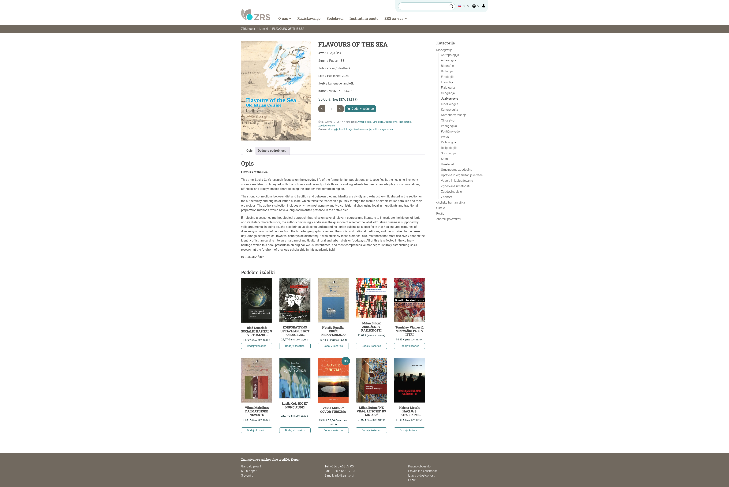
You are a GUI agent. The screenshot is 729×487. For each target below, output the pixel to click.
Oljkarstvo (447, 120)
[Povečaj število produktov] (321, 108)
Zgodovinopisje (326, 125)
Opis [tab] (249, 150)
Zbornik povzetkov (448, 219)
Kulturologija (449, 109)
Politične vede (450, 131)
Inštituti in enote (364, 18)
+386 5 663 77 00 (342, 466)
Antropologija (364, 121)
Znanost (446, 197)
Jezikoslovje (391, 121)
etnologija (333, 129)
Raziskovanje (308, 18)
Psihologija (448, 142)
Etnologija (378, 121)
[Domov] (255, 14)
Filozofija (447, 82)
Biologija (447, 71)
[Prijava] (483, 6)
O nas (283, 18)
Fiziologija (448, 87)
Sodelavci (335, 18)
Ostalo (440, 208)
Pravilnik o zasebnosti (423, 471)
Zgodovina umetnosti (455, 186)
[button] (463, 6)
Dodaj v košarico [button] (256, 345)
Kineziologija (449, 104)
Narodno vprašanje (453, 115)
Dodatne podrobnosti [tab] (272, 150)
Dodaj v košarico (362, 109)
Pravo (445, 137)
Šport (444, 159)
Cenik (412, 480)
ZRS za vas (393, 18)
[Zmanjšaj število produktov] (340, 108)
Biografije (447, 66)
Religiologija (449, 148)
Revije (440, 213)
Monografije (405, 121)
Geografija (448, 93)
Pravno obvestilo (419, 466)
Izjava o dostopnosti (421, 475)
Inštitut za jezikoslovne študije (355, 129)
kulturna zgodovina (383, 129)
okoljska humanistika (450, 202)
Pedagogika (449, 126)
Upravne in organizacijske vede (462, 175)
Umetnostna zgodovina (456, 169)
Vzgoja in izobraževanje (457, 180)
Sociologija (448, 153)
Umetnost (447, 164)
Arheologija (448, 60)
